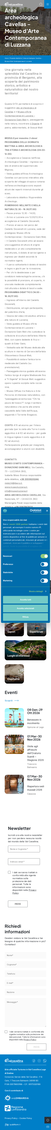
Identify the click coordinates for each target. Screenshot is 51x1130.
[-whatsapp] (44, 1060)
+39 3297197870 (24, 507)
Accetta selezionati (25, 608)
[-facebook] (33, 1060)
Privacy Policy (30, 1039)
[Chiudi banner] (47, 511)
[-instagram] (39, 1060)
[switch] (44, 564)
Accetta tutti (25, 600)
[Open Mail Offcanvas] (47, 1126)
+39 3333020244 (29, 479)
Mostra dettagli (36, 591)
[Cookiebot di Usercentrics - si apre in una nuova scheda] (31, 511)
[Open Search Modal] (40, 4)
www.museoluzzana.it (16, 487)
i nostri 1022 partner (18, 524)
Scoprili (9, 700)
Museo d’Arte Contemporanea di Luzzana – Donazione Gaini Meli (20, 115)
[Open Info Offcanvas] (47, 1120)
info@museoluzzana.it (16, 491)
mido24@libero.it (13, 483)
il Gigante (34, 123)
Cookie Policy (25, 1118)
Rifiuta (25, 617)
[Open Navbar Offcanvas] (47, 4)
